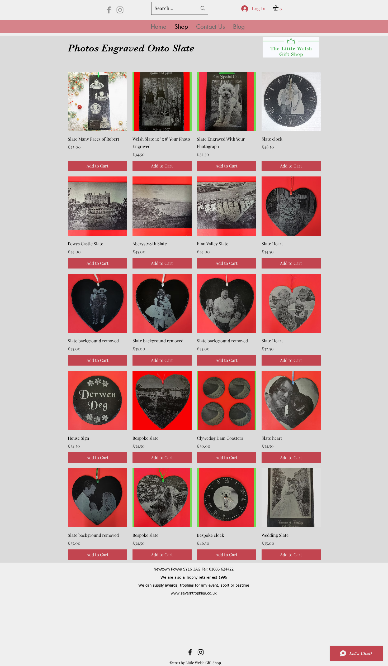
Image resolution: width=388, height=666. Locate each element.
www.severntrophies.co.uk (193, 593)
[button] (279, 8)
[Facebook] (108, 10)
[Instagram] (120, 10)
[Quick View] (97, 101)
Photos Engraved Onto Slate (131, 48)
